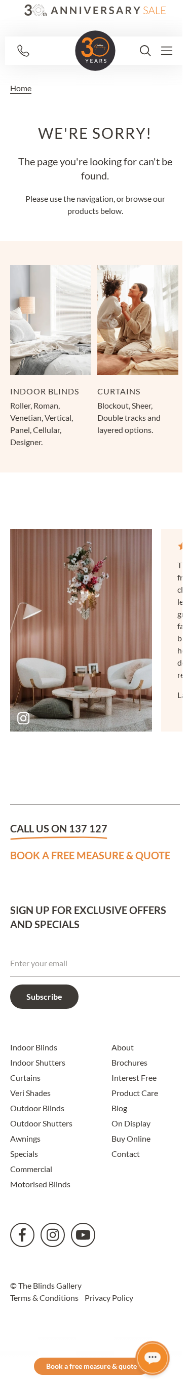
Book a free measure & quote (90, 855)
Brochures (129, 1062)
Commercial (31, 1169)
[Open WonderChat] (152, 1358)
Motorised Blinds (40, 1184)
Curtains (25, 1077)
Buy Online (130, 1138)
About (122, 1047)
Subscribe (44, 996)
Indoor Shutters (37, 1062)
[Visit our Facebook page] (22, 1235)
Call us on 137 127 (58, 828)
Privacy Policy (109, 1297)
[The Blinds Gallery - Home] (95, 50)
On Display (130, 1123)
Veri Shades (30, 1093)
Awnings (25, 1138)
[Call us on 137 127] (41, 51)
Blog (119, 1108)
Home (20, 88)
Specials (24, 1153)
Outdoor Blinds (37, 1108)
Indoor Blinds (33, 1047)
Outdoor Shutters (41, 1123)
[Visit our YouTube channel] (83, 1235)
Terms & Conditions (44, 1297)
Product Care (134, 1093)
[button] (145, 51)
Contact (125, 1153)
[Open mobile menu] (167, 51)
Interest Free (134, 1077)
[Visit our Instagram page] (53, 1235)
